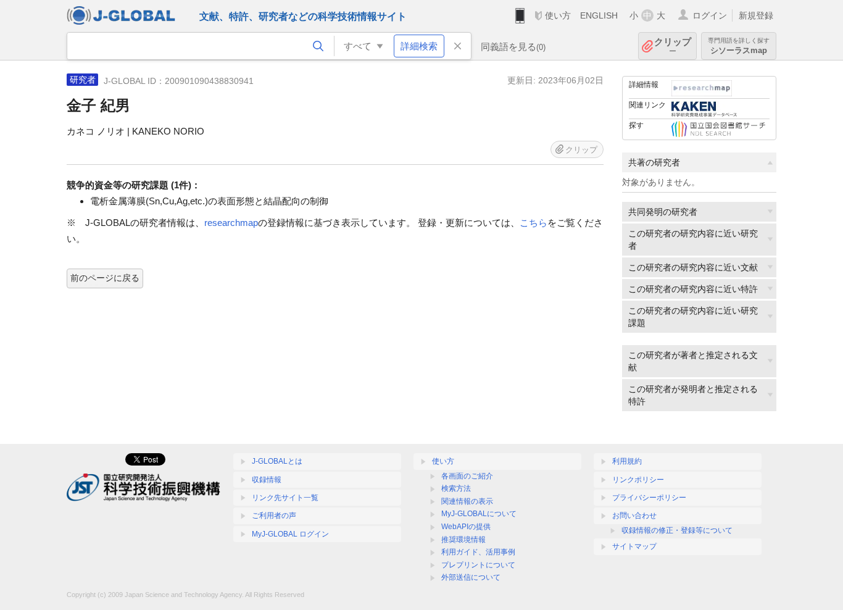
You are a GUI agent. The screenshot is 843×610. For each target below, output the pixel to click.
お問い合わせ (634, 515)
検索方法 (456, 488)
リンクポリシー (638, 479)
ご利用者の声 (274, 515)
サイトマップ (634, 546)
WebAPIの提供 (466, 526)
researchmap (231, 222)
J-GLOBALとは (277, 461)
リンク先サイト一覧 (285, 497)
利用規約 (627, 461)
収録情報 (266, 479)
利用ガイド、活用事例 (478, 552)
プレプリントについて (478, 565)
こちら (533, 222)
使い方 (558, 15)
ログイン (709, 15)
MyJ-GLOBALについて (479, 513)
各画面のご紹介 (467, 476)
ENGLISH (599, 15)
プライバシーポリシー (649, 497)
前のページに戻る (104, 278)
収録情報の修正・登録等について (677, 530)
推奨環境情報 (463, 539)
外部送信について (470, 577)
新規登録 (756, 15)
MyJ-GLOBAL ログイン (290, 534)
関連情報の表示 (467, 501)
